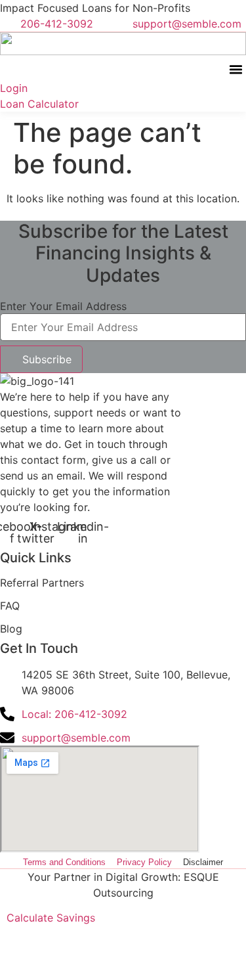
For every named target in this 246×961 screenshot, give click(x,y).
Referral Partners (42, 582)
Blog (11, 628)
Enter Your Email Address (63, 306)
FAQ (10, 605)
